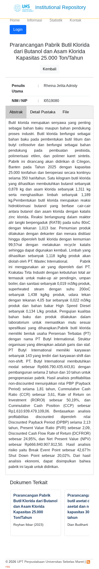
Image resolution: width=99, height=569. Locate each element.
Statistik (56, 20)
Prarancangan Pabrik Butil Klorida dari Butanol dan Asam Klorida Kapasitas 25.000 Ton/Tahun (35, 506)
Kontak (75, 20)
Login (18, 29)
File (66, 112)
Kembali (49, 69)
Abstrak (16, 112)
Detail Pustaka (42, 112)
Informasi (34, 20)
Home (15, 20)
